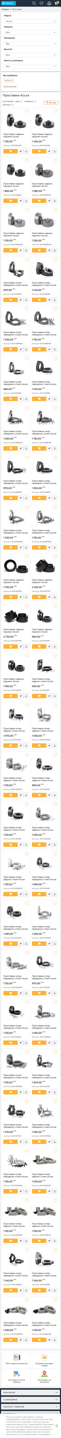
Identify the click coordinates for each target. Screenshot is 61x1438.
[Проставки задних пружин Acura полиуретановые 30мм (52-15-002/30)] (44, 120)
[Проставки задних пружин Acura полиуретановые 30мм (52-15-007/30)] (44, 566)
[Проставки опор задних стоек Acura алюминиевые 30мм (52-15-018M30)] (16, 1210)
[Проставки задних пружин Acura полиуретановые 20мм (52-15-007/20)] (16, 566)
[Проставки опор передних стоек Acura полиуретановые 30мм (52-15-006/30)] (44, 467)
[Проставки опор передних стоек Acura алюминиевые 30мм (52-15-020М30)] (44, 1309)
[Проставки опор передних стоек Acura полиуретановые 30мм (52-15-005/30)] (44, 368)
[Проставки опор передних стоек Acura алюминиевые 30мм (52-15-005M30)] (44, 417)
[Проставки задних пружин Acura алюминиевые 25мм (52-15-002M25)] (44, 170)
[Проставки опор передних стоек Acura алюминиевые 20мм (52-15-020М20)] (16, 1309)
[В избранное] (27, 111)
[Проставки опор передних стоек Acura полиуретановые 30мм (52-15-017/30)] (16, 1111)
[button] (30, 21)
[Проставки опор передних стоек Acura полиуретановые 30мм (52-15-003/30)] (44, 269)
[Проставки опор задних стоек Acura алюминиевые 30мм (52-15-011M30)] (16, 764)
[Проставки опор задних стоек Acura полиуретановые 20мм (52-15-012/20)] (44, 764)
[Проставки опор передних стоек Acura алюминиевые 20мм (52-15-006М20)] (16, 516)
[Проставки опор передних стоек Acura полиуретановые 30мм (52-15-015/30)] (16, 1012)
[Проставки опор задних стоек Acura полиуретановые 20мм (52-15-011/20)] (44, 665)
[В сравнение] (26, 151)
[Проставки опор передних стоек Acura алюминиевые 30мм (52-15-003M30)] (44, 318)
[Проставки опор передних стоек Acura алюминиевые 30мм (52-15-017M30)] (16, 1160)
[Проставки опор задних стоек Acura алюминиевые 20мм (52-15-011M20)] (44, 715)
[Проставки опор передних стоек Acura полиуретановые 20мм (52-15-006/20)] (16, 467)
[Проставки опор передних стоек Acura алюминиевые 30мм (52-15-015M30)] (16, 1061)
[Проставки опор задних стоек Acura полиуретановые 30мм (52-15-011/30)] (16, 715)
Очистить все (9, 86)
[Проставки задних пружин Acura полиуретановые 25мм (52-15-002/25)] (16, 120)
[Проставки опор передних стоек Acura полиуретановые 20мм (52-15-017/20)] (44, 1061)
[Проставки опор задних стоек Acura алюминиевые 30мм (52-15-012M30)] (16, 863)
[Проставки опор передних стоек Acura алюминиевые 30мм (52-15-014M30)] (16, 962)
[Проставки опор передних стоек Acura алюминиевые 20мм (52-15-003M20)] (16, 318)
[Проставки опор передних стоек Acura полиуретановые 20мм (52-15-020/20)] (16, 1259)
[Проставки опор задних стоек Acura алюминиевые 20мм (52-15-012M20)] (44, 814)
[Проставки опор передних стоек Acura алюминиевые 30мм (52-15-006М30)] (44, 516)
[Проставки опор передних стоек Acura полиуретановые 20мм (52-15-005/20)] (16, 368)
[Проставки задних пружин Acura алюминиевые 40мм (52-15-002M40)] (44, 219)
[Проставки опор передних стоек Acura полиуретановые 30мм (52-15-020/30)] (44, 1259)
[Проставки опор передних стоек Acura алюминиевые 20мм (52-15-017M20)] (44, 1111)
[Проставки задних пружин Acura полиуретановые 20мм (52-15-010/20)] (44, 616)
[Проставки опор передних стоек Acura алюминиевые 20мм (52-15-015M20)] (44, 1012)
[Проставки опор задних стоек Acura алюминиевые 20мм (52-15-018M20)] (44, 1160)
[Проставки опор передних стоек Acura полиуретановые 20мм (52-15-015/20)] (44, 962)
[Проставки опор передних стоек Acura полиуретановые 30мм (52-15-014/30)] (16, 913)
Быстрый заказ (20, 151)
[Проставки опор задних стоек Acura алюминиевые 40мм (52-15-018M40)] (44, 1210)
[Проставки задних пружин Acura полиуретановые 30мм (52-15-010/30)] (16, 665)
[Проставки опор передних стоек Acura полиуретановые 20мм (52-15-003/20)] (16, 269)
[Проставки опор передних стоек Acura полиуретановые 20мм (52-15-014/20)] (44, 863)
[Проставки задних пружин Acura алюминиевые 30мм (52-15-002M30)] (16, 219)
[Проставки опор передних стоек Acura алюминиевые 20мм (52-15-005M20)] (16, 417)
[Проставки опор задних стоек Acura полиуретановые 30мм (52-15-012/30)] (16, 814)
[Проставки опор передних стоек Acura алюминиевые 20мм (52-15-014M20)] (44, 913)
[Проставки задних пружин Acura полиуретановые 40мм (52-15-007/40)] (16, 616)
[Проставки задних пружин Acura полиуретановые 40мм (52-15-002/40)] (16, 170)
